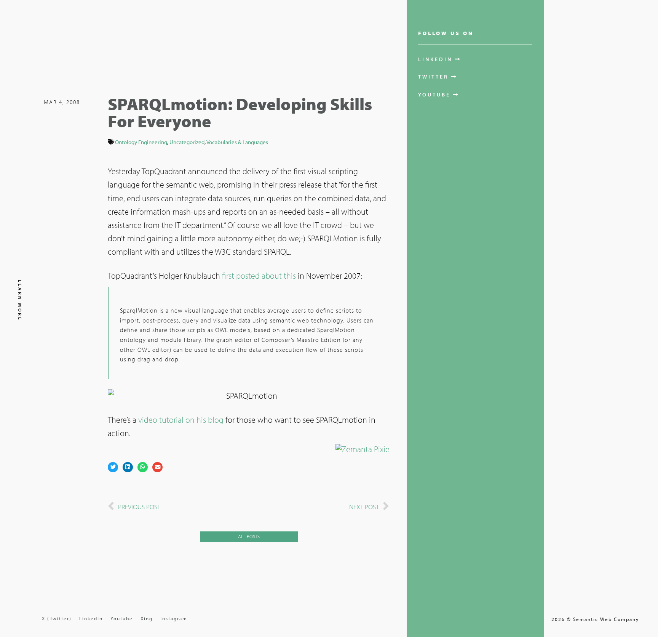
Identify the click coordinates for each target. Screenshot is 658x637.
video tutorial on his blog (181, 419)
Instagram (173, 618)
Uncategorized (186, 142)
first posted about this (259, 275)
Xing (147, 618)
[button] (113, 467)
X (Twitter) (57, 618)
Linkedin (91, 618)
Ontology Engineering (141, 142)
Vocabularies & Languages (237, 142)
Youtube (121, 618)
